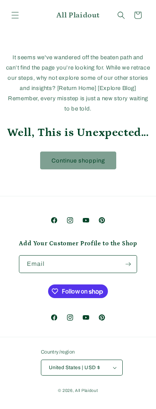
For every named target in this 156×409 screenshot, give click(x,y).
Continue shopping (78, 161)
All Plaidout (86, 390)
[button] (15, 15)
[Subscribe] (128, 264)
